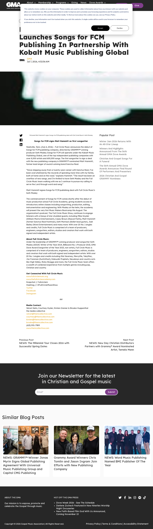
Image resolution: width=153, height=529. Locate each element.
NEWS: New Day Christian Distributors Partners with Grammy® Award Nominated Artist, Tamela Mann (109, 346)
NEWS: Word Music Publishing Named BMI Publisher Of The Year (125, 461)
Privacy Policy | (94, 523)
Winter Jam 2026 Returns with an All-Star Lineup (115, 143)
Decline (120, 28)
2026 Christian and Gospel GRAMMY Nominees (113, 177)
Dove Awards (96, 2)
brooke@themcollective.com (39, 322)
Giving (74, 2)
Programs (61, 2)
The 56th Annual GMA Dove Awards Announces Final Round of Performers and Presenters (115, 168)
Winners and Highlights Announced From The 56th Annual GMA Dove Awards (113, 151)
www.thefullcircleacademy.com (40, 279)
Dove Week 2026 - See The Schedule (75, 502)
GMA (29, 58)
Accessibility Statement (136, 523)
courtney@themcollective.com (40, 316)
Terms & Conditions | (113, 523)
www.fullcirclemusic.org (37, 276)
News (83, 2)
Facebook (31, 290)
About (30, 2)
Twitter (29, 288)
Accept (100, 28)
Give (136, 5)
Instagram (31, 293)
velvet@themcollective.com (39, 314)
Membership (44, 2)
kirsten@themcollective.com (39, 319)
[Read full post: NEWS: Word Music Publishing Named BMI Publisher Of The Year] (127, 440)
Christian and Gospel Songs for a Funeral (115, 160)
